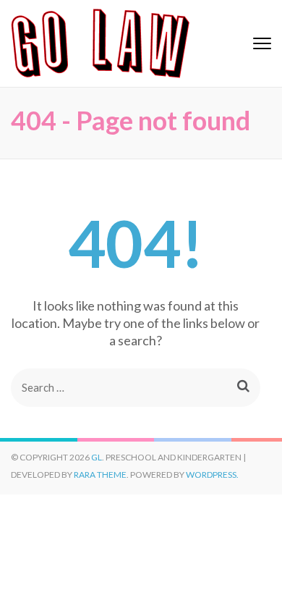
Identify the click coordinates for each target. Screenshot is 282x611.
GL (96, 457)
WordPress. (212, 474)
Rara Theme (100, 474)
